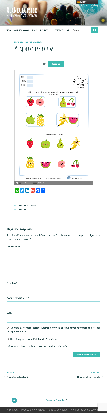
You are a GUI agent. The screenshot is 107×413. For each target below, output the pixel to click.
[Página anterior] (17, 182)
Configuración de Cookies (85, 409)
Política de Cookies (58, 409)
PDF (45, 64)
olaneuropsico (40, 42)
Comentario (14, 246)
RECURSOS (44, 30)
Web (9, 313)
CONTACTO (59, 30)
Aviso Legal (12, 409)
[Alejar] (34, 182)
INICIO (8, 30)
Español (84, 2)
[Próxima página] (20, 182)
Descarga (56, 64)
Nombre (12, 283)
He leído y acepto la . (34, 339)
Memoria (22, 206)
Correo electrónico (18, 298)
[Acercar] (36, 182)
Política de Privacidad (45, 339)
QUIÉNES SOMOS (21, 30)
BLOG (34, 30)
